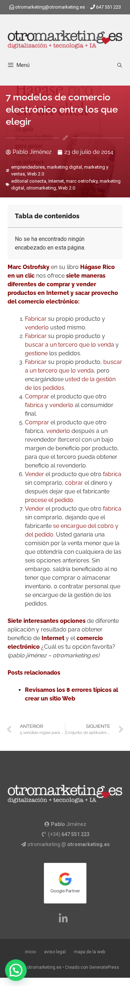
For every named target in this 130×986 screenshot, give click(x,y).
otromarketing (41, 188)
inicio (30, 951)
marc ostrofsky (82, 181)
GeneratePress (104, 967)
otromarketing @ (68, 844)
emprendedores (28, 167)
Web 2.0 (35, 174)
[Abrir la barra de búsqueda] (119, 65)
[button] (16, 970)
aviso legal (55, 951)
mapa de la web (89, 951)
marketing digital (64, 167)
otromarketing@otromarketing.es (50, 7)
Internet (56, 181)
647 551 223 (108, 7)
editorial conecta (28, 181)
